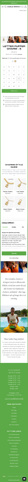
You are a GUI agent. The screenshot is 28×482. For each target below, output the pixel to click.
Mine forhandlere (14, 443)
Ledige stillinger (14, 466)
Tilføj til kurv (14, 91)
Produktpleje (14, 449)
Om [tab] (23, 227)
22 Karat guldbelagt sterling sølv (15, 61)
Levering (14, 446)
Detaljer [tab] (14, 227)
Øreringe (14, 410)
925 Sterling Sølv (13, 61)
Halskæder (14, 416)
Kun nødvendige (14, 258)
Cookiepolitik (14, 457)
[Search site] (5, 7)
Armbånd (14, 413)
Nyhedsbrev (14, 451)
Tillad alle (14, 253)
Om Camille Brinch (14, 434)
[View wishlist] (22, 7)
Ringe (14, 407)
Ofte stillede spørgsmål (14, 440)
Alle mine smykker (14, 424)
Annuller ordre (14, 463)
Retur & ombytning (14, 437)
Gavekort (14, 421)
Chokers (14, 419)
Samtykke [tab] (5, 227)
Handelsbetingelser (14, 454)
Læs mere (20, 54)
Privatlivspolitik (14, 460)
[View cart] (25, 7)
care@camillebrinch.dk (14, 398)
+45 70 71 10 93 (14, 372)
